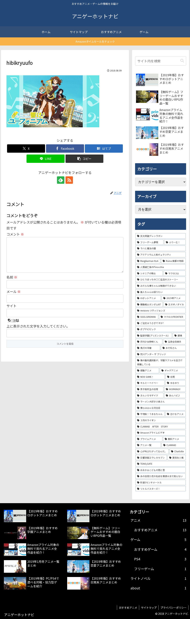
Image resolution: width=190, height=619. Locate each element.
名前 (11, 277)
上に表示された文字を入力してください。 (38, 326)
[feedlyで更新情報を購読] (60, 180)
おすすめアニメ (128, 607)
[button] (84, 159)
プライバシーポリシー (173, 607)
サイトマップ (149, 607)
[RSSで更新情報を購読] (69, 180)
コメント (15, 234)
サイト (11, 305)
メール (13, 291)
